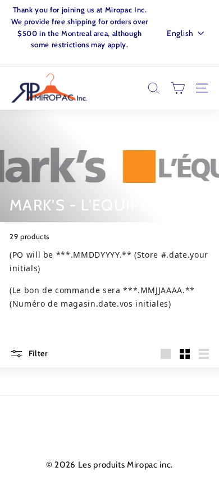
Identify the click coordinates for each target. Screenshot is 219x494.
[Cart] (178, 88)
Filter (37, 353)
